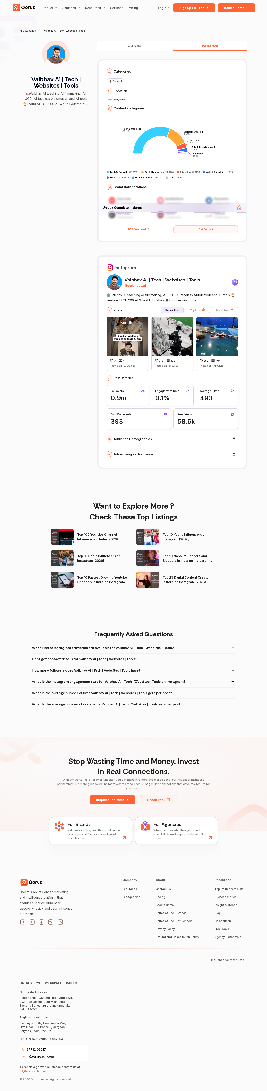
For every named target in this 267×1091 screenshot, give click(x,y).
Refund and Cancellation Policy (177, 937)
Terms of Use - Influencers (174, 921)
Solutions (69, 8)
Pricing (133, 8)
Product (47, 8)
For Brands (130, 889)
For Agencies (131, 897)
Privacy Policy (165, 929)
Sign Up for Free (191, 8)
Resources (93, 8)
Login (162, 8)
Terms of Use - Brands (171, 913)
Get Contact (206, 229)
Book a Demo (234, 8)
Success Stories (226, 897)
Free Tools (222, 929)
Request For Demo (110, 800)
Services (116, 8)
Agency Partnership (228, 937)
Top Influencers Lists (229, 889)
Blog (218, 913)
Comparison (223, 921)
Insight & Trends (226, 905)
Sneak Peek (156, 800)
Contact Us (163, 889)
